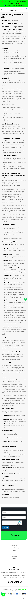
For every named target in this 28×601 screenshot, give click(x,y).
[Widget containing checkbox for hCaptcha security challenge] (12, 522)
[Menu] (1, 9)
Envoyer (5, 527)
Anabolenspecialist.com (11, 574)
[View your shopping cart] (25, 9)
